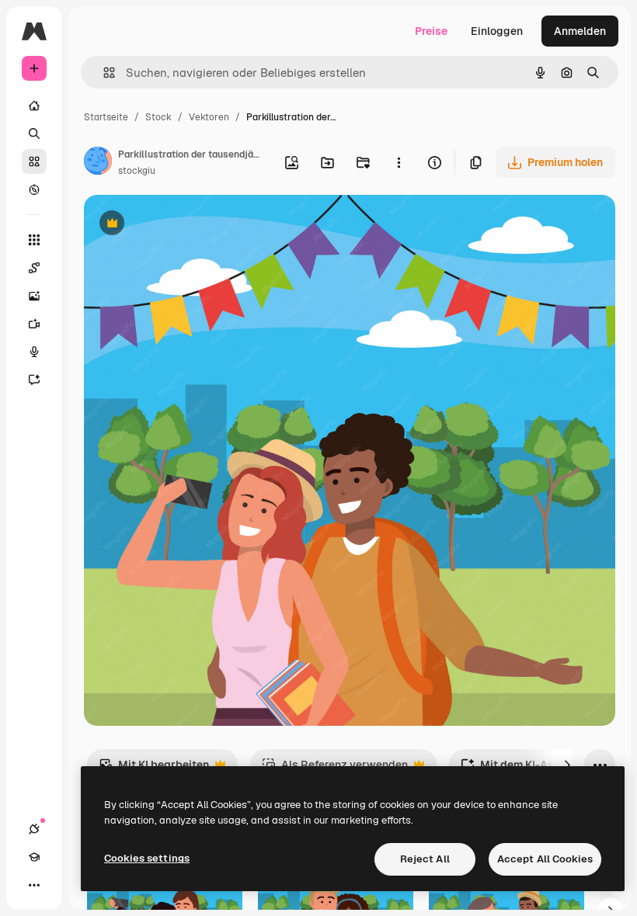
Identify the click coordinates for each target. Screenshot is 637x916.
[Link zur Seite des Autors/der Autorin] (98, 163)
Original (183, 224)
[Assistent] (34, 379)
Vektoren (209, 117)
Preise (431, 31)
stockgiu (136, 171)
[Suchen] (34, 133)
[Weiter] (567, 764)
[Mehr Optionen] (398, 162)
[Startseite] (34, 105)
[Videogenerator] (34, 323)
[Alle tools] (34, 239)
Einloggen (497, 31)
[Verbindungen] (34, 829)
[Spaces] (34, 267)
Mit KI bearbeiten (154, 769)
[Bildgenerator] (34, 295)
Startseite (106, 117)
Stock (158, 117)
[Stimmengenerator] (34, 351)
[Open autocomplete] (103, 72)
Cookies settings (147, 858)
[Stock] (34, 161)
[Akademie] (34, 857)
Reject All (425, 859)
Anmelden (580, 31)
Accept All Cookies (545, 859)
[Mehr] (34, 885)
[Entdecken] (34, 189)
